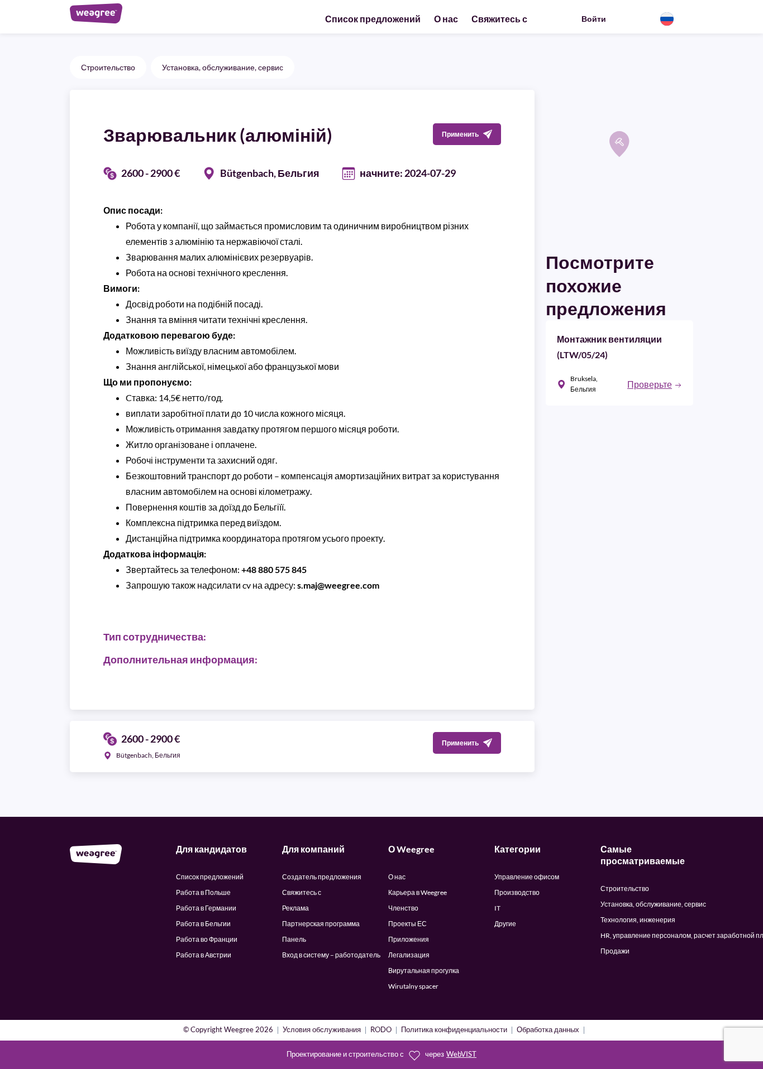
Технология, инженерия (637, 920)
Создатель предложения (321, 877)
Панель (294, 939)
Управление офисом (526, 877)
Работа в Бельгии (203, 923)
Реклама (295, 908)
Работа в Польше (203, 892)
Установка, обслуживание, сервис (222, 67)
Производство (517, 892)
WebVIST (461, 1054)
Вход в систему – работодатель (331, 955)
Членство (403, 908)
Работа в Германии (206, 908)
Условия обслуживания (322, 1030)
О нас (446, 18)
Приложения (408, 939)
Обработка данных (548, 1030)
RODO (381, 1030)
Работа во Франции (206, 939)
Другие (505, 923)
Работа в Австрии (203, 955)
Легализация (409, 955)
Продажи (615, 951)
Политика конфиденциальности (454, 1030)
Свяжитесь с (499, 18)
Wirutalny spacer (413, 986)
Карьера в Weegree (417, 892)
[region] (619, 163)
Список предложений (373, 18)
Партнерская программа (321, 923)
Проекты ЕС (407, 923)
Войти (593, 18)
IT (497, 908)
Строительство (108, 67)
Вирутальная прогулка (423, 970)
